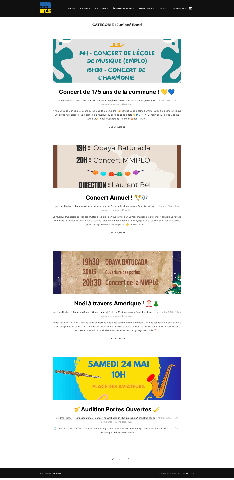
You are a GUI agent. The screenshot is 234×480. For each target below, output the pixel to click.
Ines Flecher (67, 100)
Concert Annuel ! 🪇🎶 (117, 197)
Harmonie (100, 8)
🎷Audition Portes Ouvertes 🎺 (117, 409)
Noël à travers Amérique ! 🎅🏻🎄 (117, 303)
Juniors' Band (137, 100)
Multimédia (145, 8)
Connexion (178, 8)
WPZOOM (189, 473)
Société (83, 8)
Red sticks (150, 100)
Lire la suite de (119, 127)
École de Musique (122, 8)
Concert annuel (103, 100)
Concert (91, 100)
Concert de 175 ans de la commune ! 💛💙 (117, 91)
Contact (163, 8)
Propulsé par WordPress (50, 473)
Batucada (81, 100)
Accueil (71, 8)
